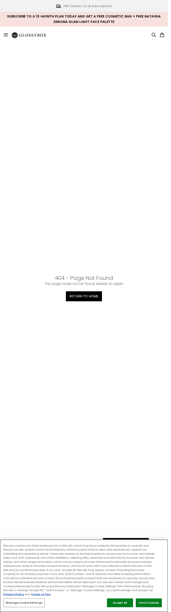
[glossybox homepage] (31, 34)
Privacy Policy (13, 594)
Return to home (83, 296)
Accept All (120, 603)
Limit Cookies (149, 603)
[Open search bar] (153, 34)
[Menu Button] (4, 34)
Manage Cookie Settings (24, 603)
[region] (84, 575)
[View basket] (162, 34)
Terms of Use (40, 594)
